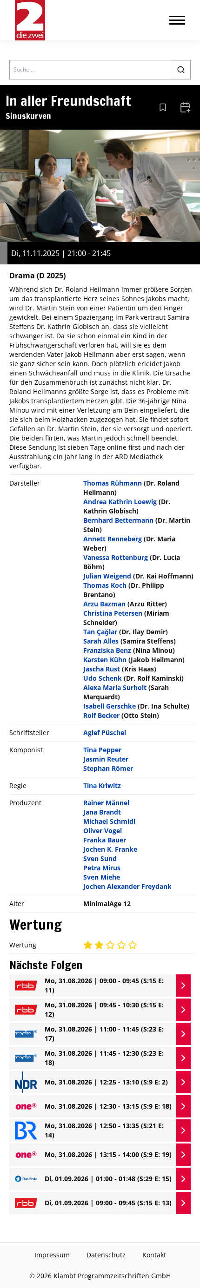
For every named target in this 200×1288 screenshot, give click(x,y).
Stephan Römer (108, 768)
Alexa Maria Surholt (115, 687)
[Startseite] (30, 20)
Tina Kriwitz (102, 785)
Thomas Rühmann (112, 483)
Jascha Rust (101, 668)
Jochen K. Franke (110, 849)
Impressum (52, 1254)
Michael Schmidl (109, 821)
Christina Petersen (112, 613)
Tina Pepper (102, 749)
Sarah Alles (101, 641)
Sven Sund (100, 858)
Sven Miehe (101, 877)
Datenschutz (106, 1254)
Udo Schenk (102, 678)
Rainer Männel (106, 802)
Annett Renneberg (112, 538)
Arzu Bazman (104, 603)
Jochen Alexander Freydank (127, 886)
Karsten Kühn (105, 659)
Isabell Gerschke (109, 706)
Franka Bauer (104, 839)
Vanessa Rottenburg (115, 557)
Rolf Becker (101, 715)
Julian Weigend (107, 576)
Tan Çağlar (100, 631)
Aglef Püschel (104, 732)
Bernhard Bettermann (118, 520)
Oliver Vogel (102, 830)
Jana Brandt (102, 812)
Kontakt (154, 1254)
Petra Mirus (101, 867)
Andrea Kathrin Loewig (120, 501)
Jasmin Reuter (105, 759)
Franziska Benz (107, 650)
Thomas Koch (105, 585)
